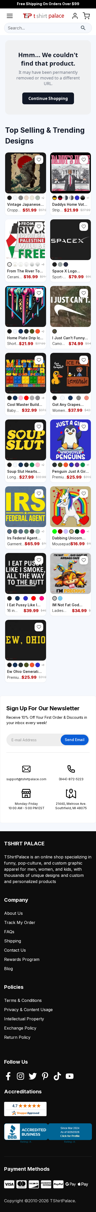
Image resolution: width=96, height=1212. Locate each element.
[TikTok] (57, 1076)
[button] (39, 159)
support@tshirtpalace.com (26, 779)
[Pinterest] (45, 1076)
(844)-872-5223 (71, 779)
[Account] (75, 16)
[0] (86, 16)
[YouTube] (70, 1076)
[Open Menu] (9, 16)
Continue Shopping (48, 98)
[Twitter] (33, 1076)
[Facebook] (8, 1076)
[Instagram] (20, 1076)
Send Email (74, 739)
